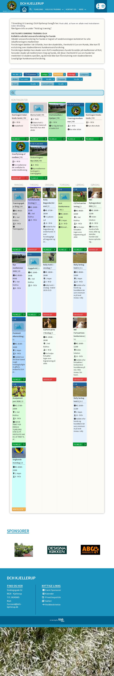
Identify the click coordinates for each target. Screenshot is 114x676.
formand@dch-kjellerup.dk (14, 605)
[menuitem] (24, 9)
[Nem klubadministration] (57, 621)
